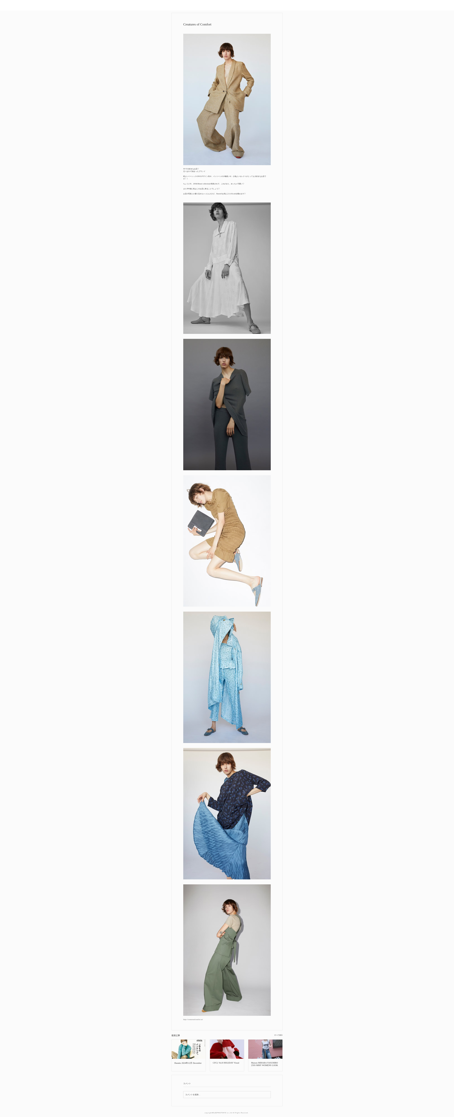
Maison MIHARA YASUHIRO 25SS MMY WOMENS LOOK (264, 1064)
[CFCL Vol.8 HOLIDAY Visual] (227, 1049)
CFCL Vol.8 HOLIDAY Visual (226, 1063)
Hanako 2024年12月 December (188, 1063)
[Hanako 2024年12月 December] (189, 1049)
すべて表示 (278, 1035)
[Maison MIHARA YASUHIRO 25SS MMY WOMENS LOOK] (265, 1049)
